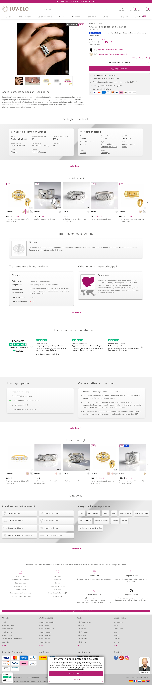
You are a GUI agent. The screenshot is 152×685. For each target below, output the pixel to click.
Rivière (124, 521)
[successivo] (147, 203)
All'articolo (74, 166)
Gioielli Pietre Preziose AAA (12, 639)
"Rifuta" (75, 666)
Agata (116, 625)
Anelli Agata (81, 625)
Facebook (116, 658)
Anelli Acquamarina (84, 622)
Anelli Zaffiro (7, 635)
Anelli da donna (125, 513)
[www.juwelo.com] (148, 681)
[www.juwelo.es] (143, 681)
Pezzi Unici (91, 17)
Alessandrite (118, 629)
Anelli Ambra (81, 629)
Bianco (83, 152)
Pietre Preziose (24, 17)
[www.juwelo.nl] (139, 681)
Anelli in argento (85, 521)
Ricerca (107, 9)
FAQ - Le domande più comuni (21, 596)
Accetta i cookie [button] (76, 673)
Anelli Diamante (8, 625)
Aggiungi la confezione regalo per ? (112, 54)
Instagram (127, 658)
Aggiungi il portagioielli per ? (110, 50)
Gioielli (8, 17)
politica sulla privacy (75, 669)
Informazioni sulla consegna (20, 593)
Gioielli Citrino (44, 642)
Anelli (114, 513)
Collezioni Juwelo (45, 17)
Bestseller (76, 17)
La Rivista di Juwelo (57, 586)
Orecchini (5, 642)
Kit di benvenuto (21, 583)
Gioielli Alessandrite (46, 629)
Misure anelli (57, 596)
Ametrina (117, 635)
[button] (122, 9)
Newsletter (57, 590)
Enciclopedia (123, 17)
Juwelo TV (140, 17)
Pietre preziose (93, 513)
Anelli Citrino (81, 642)
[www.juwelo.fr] (135, 681)
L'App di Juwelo (20, 590)
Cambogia (105, 152)
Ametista (117, 639)
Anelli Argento (82, 639)
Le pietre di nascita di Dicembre (90, 528)
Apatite (116, 642)
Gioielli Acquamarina (47, 622)
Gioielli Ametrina (45, 635)
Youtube (121, 658)
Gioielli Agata (44, 625)
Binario (14, 152)
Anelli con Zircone (101, 521)
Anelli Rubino (7, 632)
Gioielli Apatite (44, 639)
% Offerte (115, 521)
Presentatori (57, 580)
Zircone (83, 138)
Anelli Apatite (81, 635)
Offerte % (106, 17)
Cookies (47, 678)
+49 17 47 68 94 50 (94, 598)
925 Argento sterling (40, 145)
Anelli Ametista (82, 632)
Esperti (57, 583)
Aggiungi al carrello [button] (119, 68)
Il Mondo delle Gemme (56, 593)
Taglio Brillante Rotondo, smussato (109, 145)
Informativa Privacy (34, 678)
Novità (62, 17)
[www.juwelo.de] (131, 681)
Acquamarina (118, 622)
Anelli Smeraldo (8, 629)
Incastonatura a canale (128, 145)
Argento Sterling (18, 145)
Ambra (116, 632)
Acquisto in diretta (20, 586)
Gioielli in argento (141, 513)
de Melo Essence (39, 152)
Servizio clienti (94, 594)
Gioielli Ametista (45, 632)
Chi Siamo (57, 576)
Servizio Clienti (20, 576)
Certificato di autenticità (21, 580)
